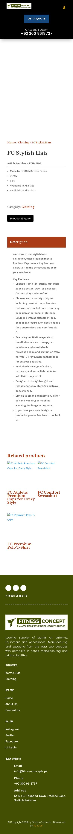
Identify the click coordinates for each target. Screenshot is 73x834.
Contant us (12, 710)
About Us (11, 704)
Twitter (10, 735)
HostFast (38, 825)
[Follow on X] (16, 588)
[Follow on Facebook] (8, 588)
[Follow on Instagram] (23, 588)
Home (11, 142)
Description (19, 242)
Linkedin (11, 747)
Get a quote (36, 18)
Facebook (11, 741)
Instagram (12, 729)
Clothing (23, 142)
